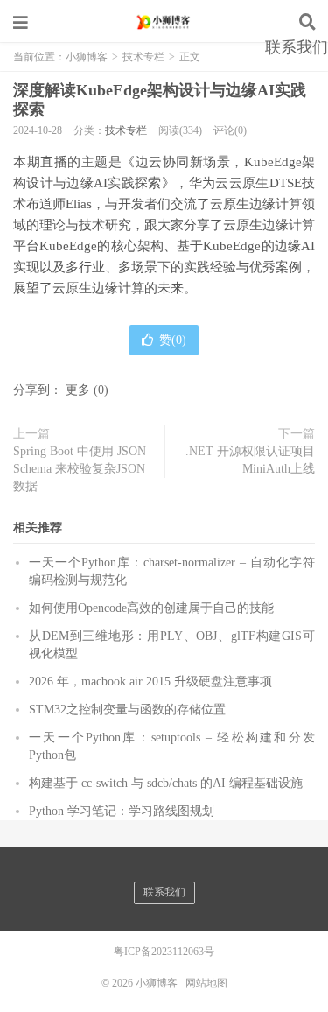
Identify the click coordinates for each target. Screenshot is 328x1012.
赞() (172, 340)
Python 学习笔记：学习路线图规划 (121, 811)
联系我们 (296, 47)
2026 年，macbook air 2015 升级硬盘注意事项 (150, 681)
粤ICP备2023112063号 (164, 951)
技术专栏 (126, 130)
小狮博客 (164, 22)
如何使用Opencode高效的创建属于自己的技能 (151, 608)
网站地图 (206, 983)
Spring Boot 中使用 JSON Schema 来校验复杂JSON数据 (79, 469)
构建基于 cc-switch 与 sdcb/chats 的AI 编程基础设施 (166, 783)
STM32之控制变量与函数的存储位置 (127, 709)
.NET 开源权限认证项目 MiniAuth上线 (250, 460)
